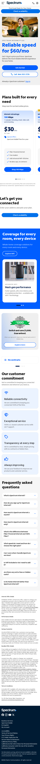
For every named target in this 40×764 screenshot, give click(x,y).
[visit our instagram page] (6, 714)
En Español (5, 725)
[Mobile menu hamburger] (3, 3)
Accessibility (6, 731)
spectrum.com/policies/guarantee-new (13, 700)
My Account (5, 727)
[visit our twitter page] (13, 714)
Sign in (27, 81)
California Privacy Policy (9, 742)
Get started (20, 68)
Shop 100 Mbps (17, 169)
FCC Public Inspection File (10, 737)
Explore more (20, 345)
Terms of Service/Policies (10, 733)
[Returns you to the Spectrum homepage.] (14, 3)
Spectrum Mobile (7, 723)
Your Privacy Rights (8, 735)
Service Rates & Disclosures (10, 739)
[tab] (18, 179)
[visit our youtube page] (10, 714)
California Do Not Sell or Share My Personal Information (19, 744)
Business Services (7, 721)
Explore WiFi (10, 253)
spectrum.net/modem (31, 607)
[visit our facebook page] (3, 714)
